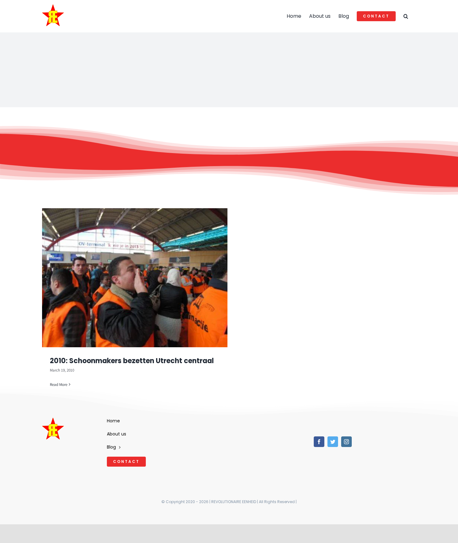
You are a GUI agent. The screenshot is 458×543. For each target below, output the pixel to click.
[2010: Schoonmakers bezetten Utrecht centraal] (134, 277)
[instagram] (346, 441)
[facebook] (319, 441)
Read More (58, 384)
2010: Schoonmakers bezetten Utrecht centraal (132, 361)
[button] (405, 16)
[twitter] (332, 441)
